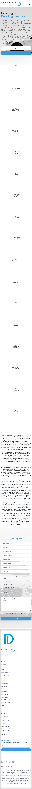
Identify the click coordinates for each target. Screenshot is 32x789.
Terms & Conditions (19, 613)
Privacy (7, 766)
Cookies (13, 766)
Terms (2, 766)
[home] (11, 4)
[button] (29, 4)
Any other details (5, 596)
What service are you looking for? (10, 576)
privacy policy (21, 754)
